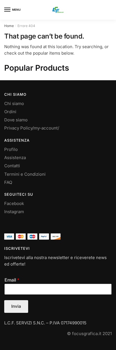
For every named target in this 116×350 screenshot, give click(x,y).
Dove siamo (16, 119)
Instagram (14, 211)
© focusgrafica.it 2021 (89, 333)
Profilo (11, 149)
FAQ (8, 182)
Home (9, 26)
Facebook (14, 203)
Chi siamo (14, 103)
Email (12, 280)
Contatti (12, 165)
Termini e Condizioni (25, 174)
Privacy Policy (18, 128)
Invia (16, 306)
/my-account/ (45, 128)
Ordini (10, 111)
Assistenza (15, 157)
